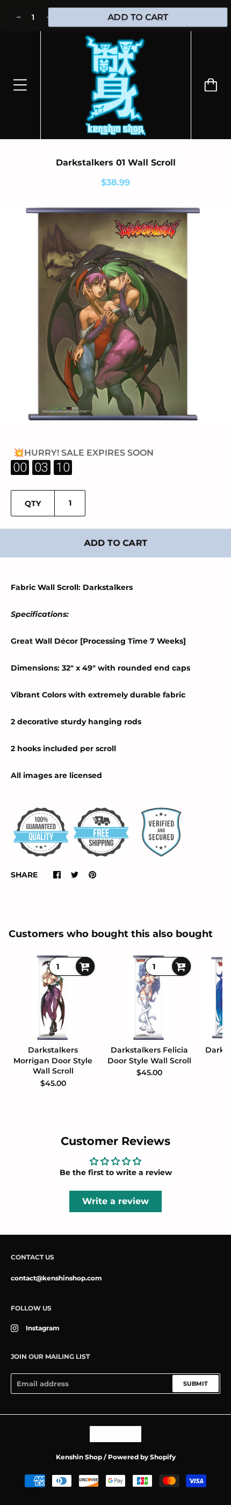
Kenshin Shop (79, 1457)
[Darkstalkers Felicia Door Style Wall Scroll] (149, 998)
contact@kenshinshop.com (56, 1278)
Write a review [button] (115, 1201)
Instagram (43, 1328)
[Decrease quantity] (18, 17)
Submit (195, 1383)
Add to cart (115, 543)
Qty (33, 503)
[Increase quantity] (48, 17)
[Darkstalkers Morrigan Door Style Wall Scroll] (53, 998)
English (110, 1434)
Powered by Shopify (142, 1457)
